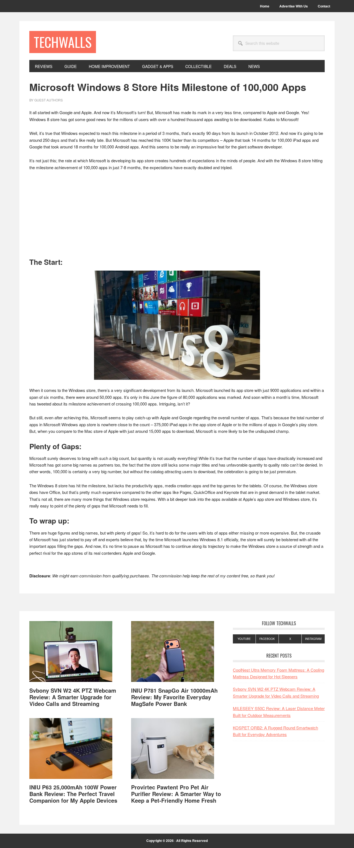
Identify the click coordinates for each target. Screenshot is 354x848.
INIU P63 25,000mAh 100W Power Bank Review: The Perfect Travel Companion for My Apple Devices (73, 793)
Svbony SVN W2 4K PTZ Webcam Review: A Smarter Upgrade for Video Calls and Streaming (72, 697)
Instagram (313, 639)
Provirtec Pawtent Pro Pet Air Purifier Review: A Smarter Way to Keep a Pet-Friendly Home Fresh (176, 793)
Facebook (267, 639)
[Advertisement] (177, 216)
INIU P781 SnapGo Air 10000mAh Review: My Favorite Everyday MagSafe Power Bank (174, 697)
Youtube (244, 639)
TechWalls (63, 42)
